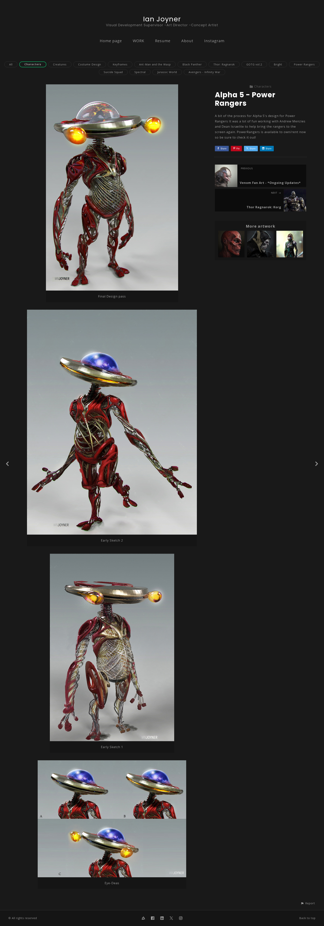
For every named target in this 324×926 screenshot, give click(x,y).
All (11, 64)
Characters (32, 64)
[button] (307, 903)
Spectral (140, 72)
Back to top (307, 918)
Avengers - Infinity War (204, 72)
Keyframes (120, 64)
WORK (138, 40)
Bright (278, 64)
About (187, 40)
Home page (111, 40)
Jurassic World (167, 72)
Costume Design (89, 64)
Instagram (214, 40)
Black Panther (192, 64)
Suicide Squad (113, 72)
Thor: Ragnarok (224, 64)
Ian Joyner (162, 19)
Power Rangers (304, 64)
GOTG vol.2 (254, 64)
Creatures (60, 64)
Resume (162, 40)
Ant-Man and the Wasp (155, 64)
